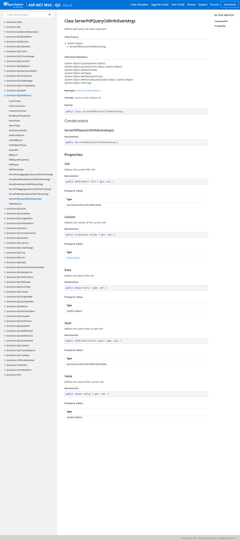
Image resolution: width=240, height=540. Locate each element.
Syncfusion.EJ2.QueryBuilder (20, 301)
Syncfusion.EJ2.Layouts (17, 242)
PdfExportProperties (19, 159)
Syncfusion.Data (14, 22)
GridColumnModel (18, 130)
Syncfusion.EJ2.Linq (15, 252)
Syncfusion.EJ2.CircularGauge (20, 56)
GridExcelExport (16, 135)
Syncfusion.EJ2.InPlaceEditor (20, 223)
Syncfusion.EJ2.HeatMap (18, 213)
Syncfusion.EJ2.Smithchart (19, 321)
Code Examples (139, 4)
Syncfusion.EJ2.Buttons (17, 41)
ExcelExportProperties (19, 115)
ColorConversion (17, 105)
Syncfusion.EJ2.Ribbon (17, 306)
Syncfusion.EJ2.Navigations (19, 272)
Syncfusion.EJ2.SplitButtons (19, 335)
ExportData (14, 120)
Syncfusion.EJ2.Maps (16, 262)
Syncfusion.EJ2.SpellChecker (19, 330)
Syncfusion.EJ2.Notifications (19, 277)
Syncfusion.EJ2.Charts (16, 51)
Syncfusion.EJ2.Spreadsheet (19, 340)
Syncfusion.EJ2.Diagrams (18, 66)
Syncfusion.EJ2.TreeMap (17, 355)
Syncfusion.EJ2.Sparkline (18, 325)
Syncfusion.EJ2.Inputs (16, 228)
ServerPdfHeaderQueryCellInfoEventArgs (29, 193)
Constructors (221, 21)
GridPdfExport (16, 140)
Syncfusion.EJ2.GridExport (18, 95)
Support (203, 4)
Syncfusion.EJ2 (13, 26)
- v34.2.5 (66, 5)
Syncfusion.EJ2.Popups (17, 291)
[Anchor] (63, 121)
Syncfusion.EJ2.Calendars (18, 46)
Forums (214, 4)
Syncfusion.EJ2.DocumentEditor (21, 70)
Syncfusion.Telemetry (16, 365)
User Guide (177, 4)
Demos (191, 4)
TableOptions (15, 203)
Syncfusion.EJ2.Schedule (18, 316)
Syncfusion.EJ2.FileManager (19, 80)
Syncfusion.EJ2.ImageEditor (19, 218)
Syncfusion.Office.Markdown (20, 360)
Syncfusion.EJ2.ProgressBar (19, 296)
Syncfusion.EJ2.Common (18, 61)
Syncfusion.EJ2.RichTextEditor (20, 311)
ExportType (14, 125)
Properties (220, 25)
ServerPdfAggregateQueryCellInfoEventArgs (30, 189)
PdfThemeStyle (16, 169)
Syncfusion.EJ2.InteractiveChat (21, 233)
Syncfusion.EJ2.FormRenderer (20, 85)
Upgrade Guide (160, 4)
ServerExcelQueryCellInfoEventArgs (26, 184)
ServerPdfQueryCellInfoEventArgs (25, 198)
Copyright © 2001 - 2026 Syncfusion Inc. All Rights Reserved (208, 538)
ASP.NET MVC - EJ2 (44, 4)
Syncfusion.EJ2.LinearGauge (19, 247)
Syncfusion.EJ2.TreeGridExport (21, 350)
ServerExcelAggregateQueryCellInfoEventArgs (31, 174)
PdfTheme (14, 164)
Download (230, 4)
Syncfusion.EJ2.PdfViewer (18, 281)
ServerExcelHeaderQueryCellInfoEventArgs (29, 179)
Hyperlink (13, 149)
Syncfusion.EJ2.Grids (16, 208)
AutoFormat (15, 101)
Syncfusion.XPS (13, 374)
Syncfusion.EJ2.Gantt (16, 90)
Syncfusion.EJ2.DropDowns (19, 75)
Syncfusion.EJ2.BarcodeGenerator (22, 31)
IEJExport (13, 154)
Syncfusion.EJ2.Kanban (17, 237)
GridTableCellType (17, 145)
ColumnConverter (17, 110)
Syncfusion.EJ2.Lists (15, 257)
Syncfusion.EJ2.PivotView (18, 286)
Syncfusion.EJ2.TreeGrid (17, 345)
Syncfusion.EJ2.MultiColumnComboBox (25, 267)
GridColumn (73, 257)
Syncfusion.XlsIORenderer (19, 369)
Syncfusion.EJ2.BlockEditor (19, 36)
